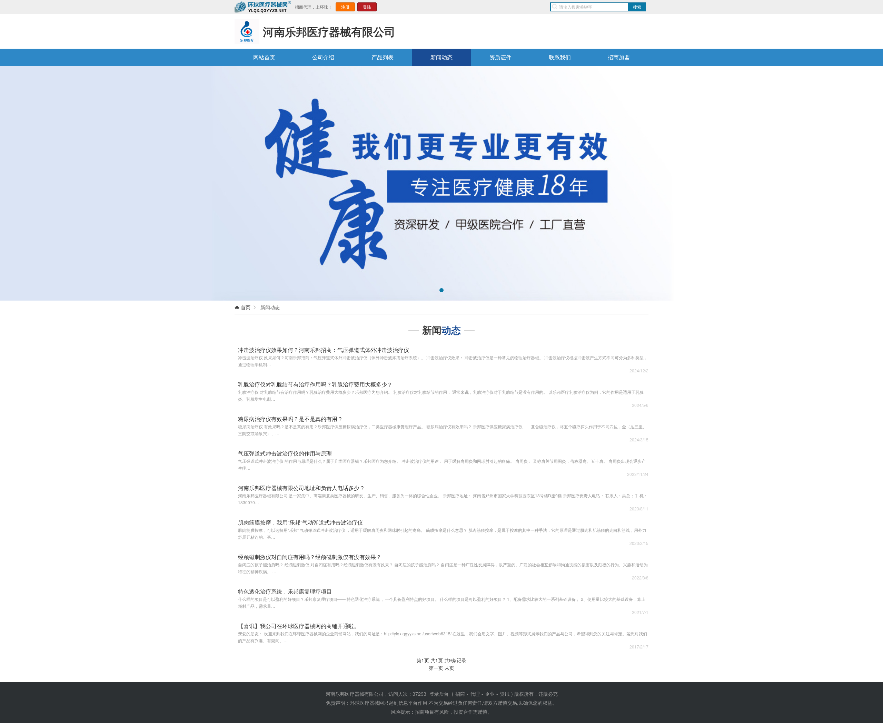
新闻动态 (441, 57)
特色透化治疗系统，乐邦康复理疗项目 (285, 591)
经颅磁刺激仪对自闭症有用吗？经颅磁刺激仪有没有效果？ (309, 557)
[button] (24, 183)
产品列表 (382, 57)
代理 (475, 693)
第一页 (436, 667)
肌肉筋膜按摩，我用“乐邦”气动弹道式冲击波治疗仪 (300, 522)
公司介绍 (323, 57)
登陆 (367, 7)
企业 (490, 693)
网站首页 (264, 57)
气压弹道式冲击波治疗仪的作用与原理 (285, 453)
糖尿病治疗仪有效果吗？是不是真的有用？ (290, 419)
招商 (460, 693)
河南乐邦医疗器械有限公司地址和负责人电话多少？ (301, 488)
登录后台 (439, 693)
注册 (345, 7)
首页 (245, 307)
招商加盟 (619, 57)
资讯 (504, 693)
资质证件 (500, 57)
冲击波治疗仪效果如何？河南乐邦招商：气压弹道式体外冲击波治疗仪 (323, 350)
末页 (449, 667)
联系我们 (560, 57)
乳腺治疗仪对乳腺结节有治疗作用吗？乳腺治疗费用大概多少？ (315, 384)
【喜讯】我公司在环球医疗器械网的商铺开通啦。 (298, 626)
